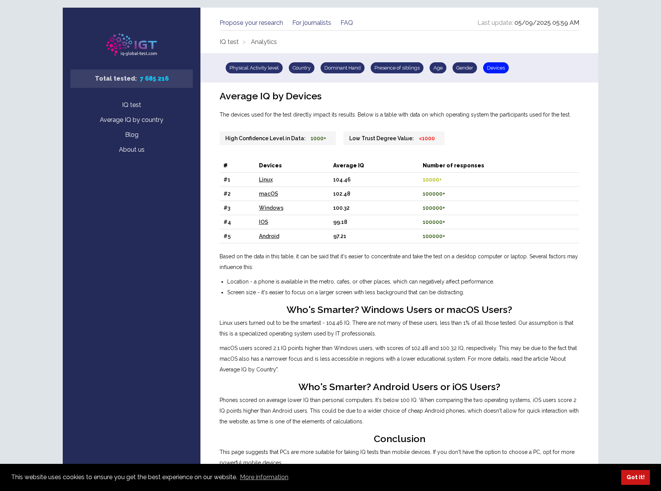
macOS (268, 194)
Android (269, 236)
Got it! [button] (636, 477)
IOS (263, 222)
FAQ (346, 22)
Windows (271, 208)
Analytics (264, 41)
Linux (266, 180)
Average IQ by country (131, 119)
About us (132, 149)
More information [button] (264, 477)
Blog (131, 134)
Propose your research (251, 22)
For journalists (311, 22)
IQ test (131, 105)
